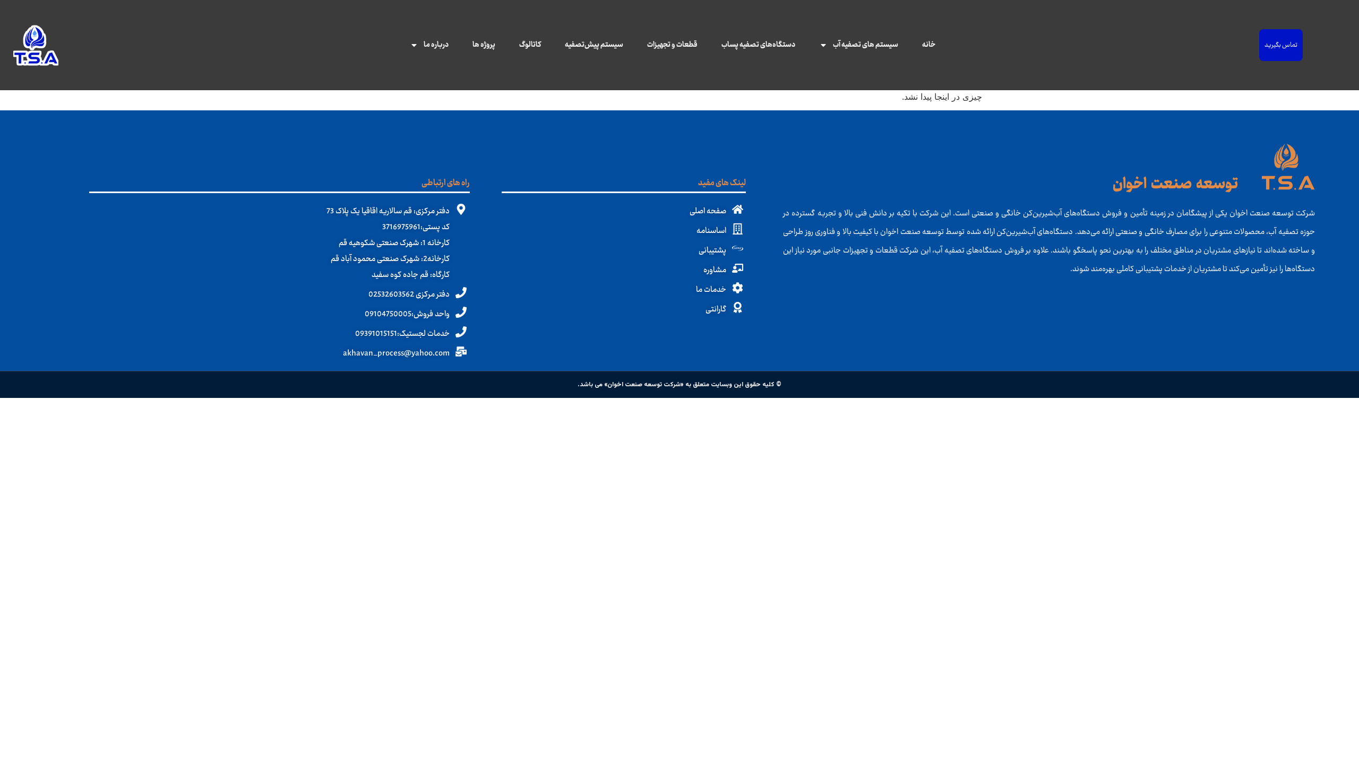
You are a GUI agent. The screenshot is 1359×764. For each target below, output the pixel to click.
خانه (928, 45)
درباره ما (436, 45)
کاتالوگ (530, 45)
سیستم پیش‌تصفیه (594, 45)
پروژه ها (483, 45)
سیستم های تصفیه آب (865, 45)
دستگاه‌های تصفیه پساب (758, 45)
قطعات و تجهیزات (672, 45)
